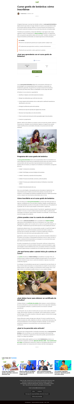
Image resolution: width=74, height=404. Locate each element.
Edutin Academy (39, 33)
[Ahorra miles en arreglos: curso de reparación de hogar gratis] (28, 369)
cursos (21, 256)
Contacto (39, 391)
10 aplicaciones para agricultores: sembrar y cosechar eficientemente (35, 46)
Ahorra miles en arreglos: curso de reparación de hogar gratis (27, 373)
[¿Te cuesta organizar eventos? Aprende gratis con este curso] (63, 369)
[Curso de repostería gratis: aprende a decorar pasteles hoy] (10, 369)
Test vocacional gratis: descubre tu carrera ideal (45, 372)
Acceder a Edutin (37, 71)
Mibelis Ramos (23, 13)
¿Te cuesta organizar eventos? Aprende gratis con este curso (62, 373)
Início (33, 391)
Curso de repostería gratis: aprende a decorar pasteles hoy (10, 373)
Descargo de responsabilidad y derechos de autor (37, 394)
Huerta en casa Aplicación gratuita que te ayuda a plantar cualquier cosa (36, 42)
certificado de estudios (33, 303)
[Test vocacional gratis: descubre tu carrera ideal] (45, 369)
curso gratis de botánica (33, 201)
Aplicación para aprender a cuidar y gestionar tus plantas (32, 50)
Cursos (14, 358)
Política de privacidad (37, 396)
